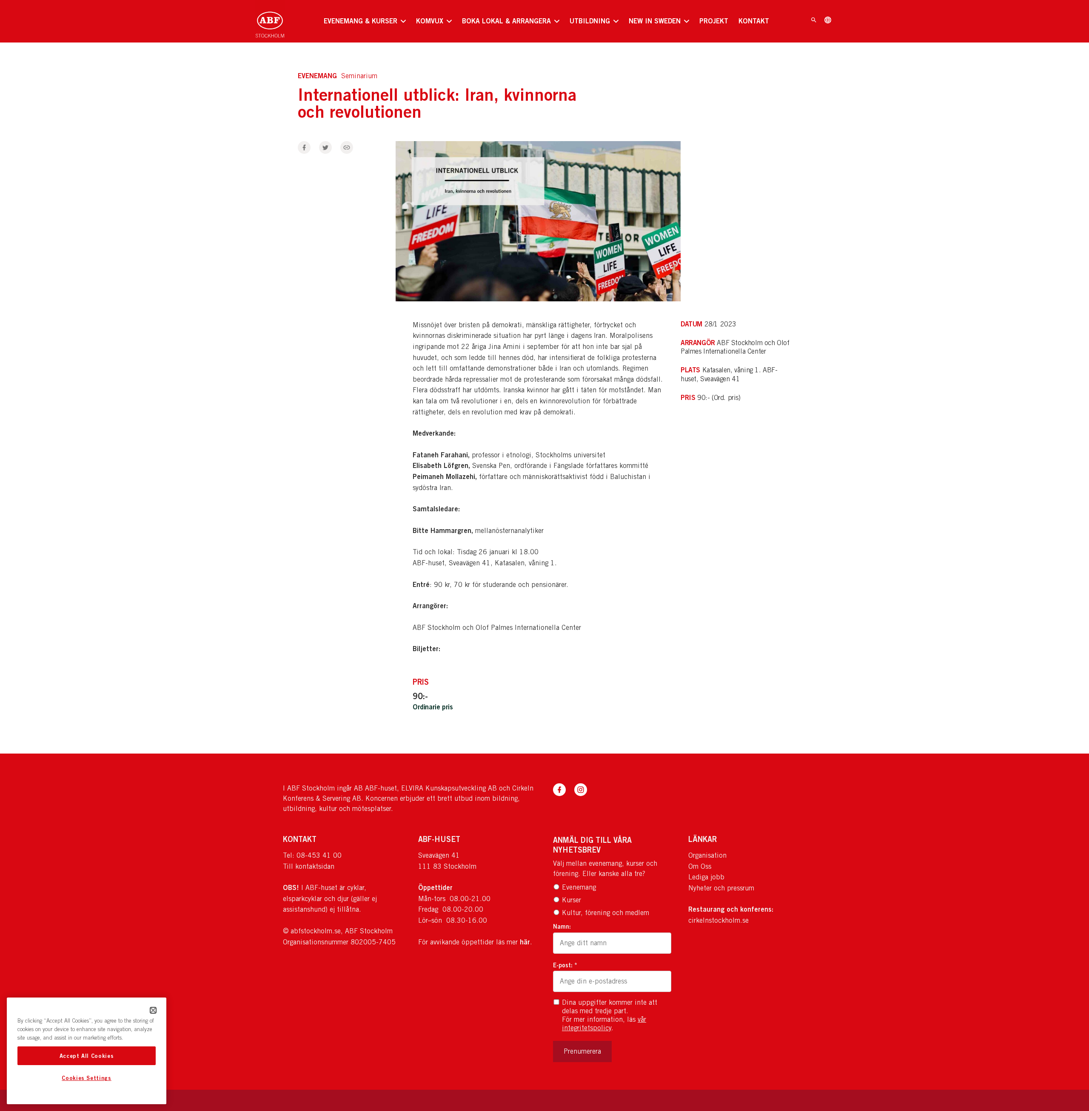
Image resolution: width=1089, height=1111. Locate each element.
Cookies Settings (86, 1078)
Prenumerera (582, 1051)
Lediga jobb (706, 877)
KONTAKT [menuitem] (753, 21)
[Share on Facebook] (304, 147)
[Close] (153, 1010)
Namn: (562, 926)
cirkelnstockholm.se (718, 920)
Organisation (707, 855)
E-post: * (565, 965)
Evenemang (579, 887)
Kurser (571, 900)
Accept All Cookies (87, 1055)
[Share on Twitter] (325, 147)
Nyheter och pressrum (721, 888)
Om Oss (699, 866)
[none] (364, 21)
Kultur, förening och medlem (605, 913)
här (525, 942)
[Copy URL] (346, 147)
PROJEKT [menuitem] (713, 21)
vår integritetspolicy (604, 1023)
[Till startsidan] (270, 21)
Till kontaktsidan (308, 866)
